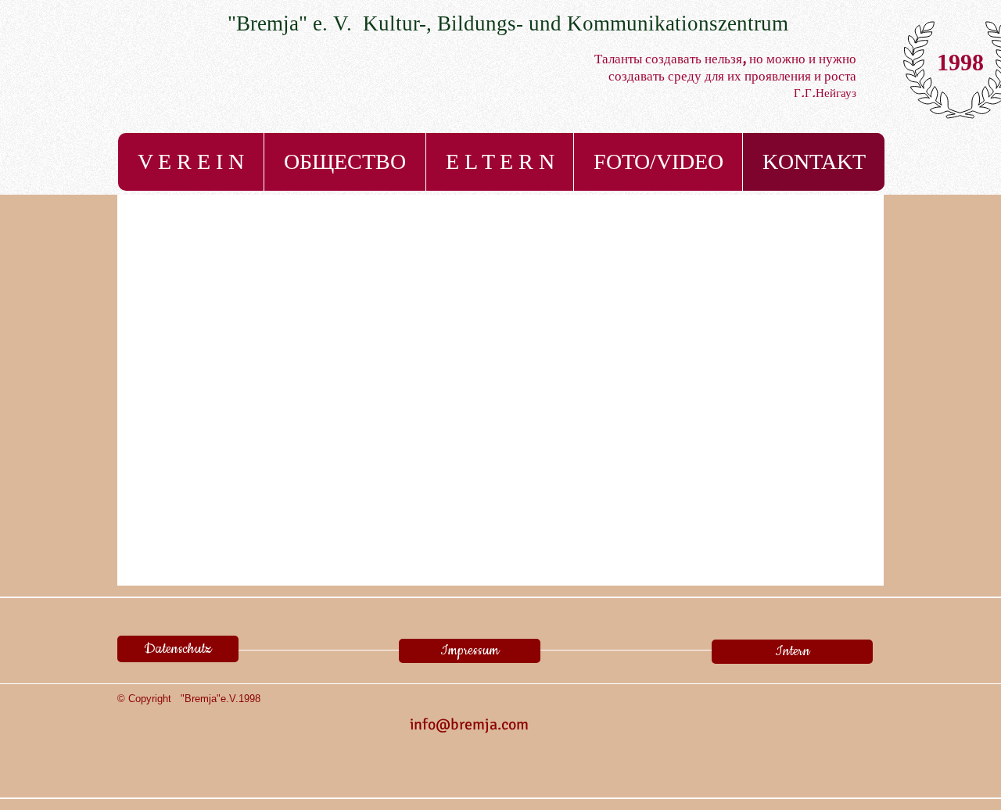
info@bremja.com (469, 724)
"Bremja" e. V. (295, 23)
